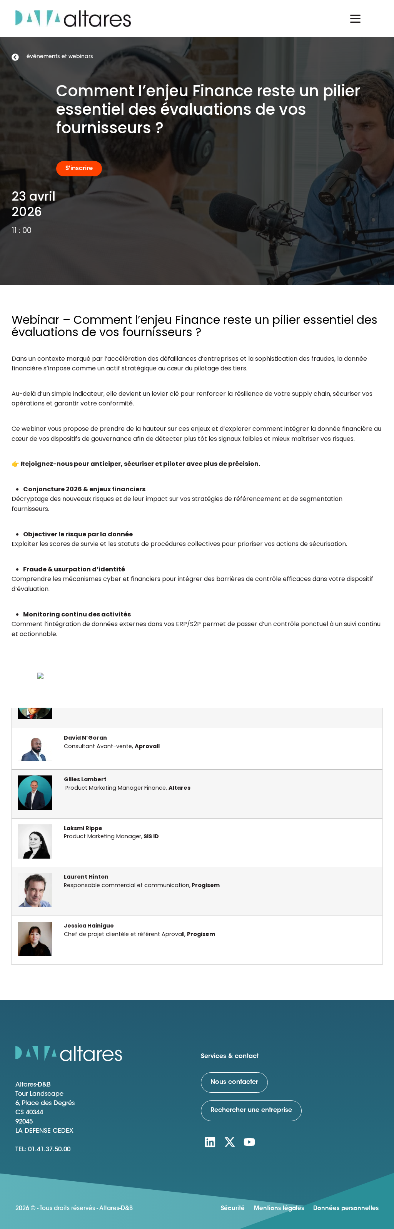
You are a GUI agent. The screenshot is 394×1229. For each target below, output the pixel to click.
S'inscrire (79, 169)
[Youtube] (249, 1142)
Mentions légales (279, 1209)
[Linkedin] (210, 1142)
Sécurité (233, 1209)
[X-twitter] (229, 1142)
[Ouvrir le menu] (355, 18)
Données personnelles (346, 1209)
